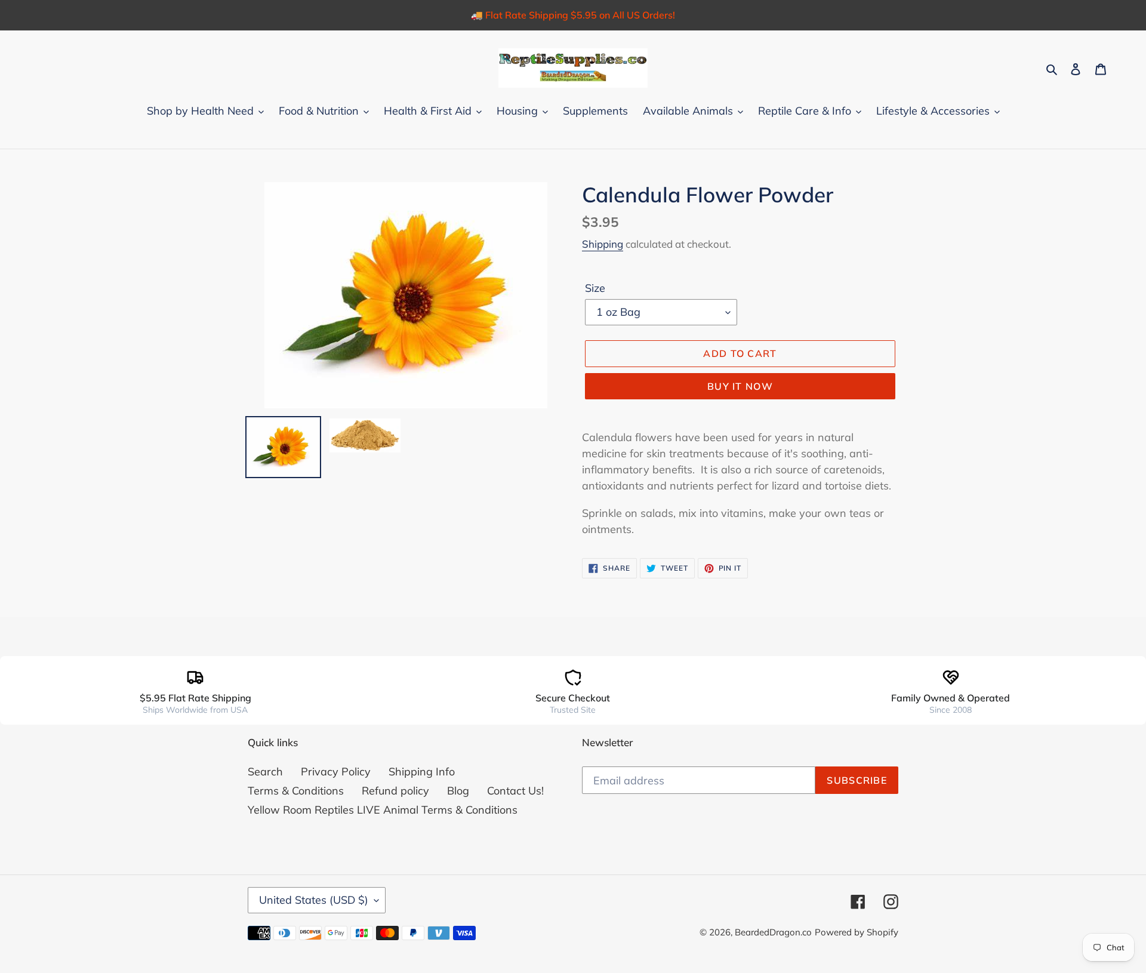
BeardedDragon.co (773, 932)
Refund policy (395, 791)
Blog (458, 791)
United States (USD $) (313, 900)
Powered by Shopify (856, 932)
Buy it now (740, 386)
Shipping (602, 244)
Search (265, 771)
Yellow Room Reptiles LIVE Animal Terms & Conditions (382, 810)
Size (595, 288)
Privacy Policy (336, 771)
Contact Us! (515, 791)
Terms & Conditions (296, 791)
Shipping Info (422, 771)
